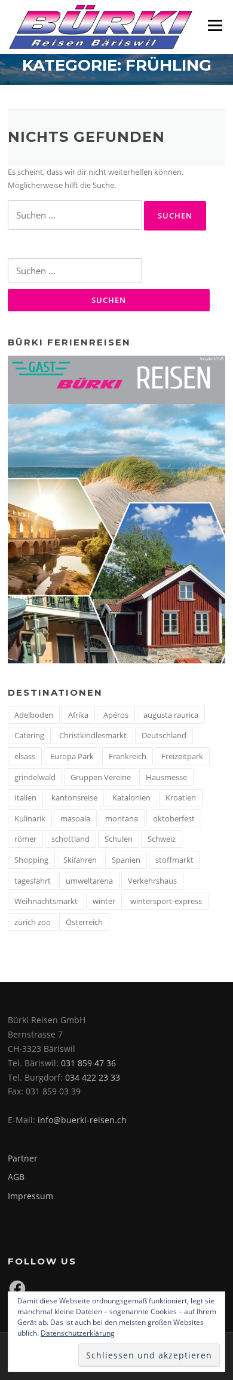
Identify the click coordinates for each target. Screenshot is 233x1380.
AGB (16, 1176)
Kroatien (180, 797)
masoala (75, 818)
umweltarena (89, 880)
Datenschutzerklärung (78, 1333)
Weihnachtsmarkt (46, 901)
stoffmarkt (174, 859)
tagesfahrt (32, 880)
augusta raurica (170, 714)
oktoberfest (174, 818)
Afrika (78, 714)
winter (104, 901)
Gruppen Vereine (100, 777)
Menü (214, 25)
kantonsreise (74, 797)
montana (121, 818)
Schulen (119, 838)
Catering (29, 735)
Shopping (31, 859)
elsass (24, 756)
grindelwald (35, 777)
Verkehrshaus (152, 880)
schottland (70, 838)
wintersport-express (166, 901)
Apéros (115, 714)
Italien (25, 797)
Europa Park (72, 756)
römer (25, 838)
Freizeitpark (182, 756)
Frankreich (127, 756)
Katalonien (131, 797)
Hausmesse (166, 777)
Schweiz (162, 838)
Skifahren (80, 859)
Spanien (126, 859)
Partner (23, 1158)
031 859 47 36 (88, 1063)
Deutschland (164, 735)
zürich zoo (32, 922)
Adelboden (33, 714)
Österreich (84, 922)
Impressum (30, 1196)
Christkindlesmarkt (93, 735)
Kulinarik (29, 818)
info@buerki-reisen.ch (82, 1120)
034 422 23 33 (92, 1077)
